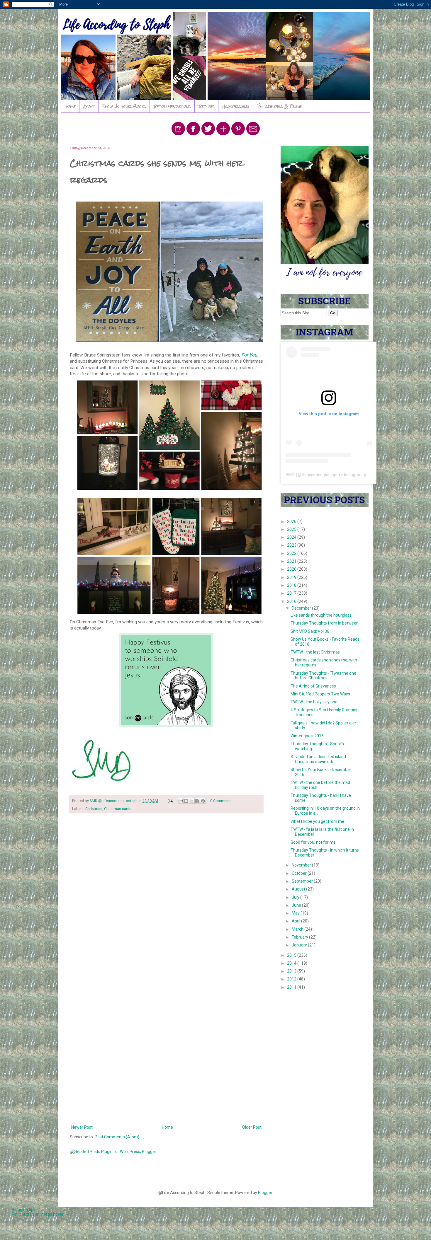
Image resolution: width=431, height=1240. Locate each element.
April (296, 921)
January (300, 945)
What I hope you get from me (317, 821)
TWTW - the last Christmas (315, 652)
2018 (292, 585)
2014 (292, 963)
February (300, 937)
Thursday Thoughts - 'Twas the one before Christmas (323, 675)
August (299, 889)
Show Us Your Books (124, 106)
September (303, 881)
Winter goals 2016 (307, 736)
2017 (292, 593)
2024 (292, 537)
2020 (292, 569)
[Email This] (181, 801)
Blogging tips (23, 1209)
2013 (292, 971)
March (298, 929)
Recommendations (172, 106)
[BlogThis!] (186, 801)
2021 (292, 561)
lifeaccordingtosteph (320, 474)
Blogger (265, 1192)
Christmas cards (117, 808)
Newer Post (82, 1127)
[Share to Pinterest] (203, 801)
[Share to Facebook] (197, 801)
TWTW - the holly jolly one (314, 702)
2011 (292, 987)
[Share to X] (192, 801)
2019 (292, 577)
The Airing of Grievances (313, 686)
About (89, 106)
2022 (292, 553)
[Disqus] (166, 894)
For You (249, 355)
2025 (292, 529)
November (302, 865)
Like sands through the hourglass (321, 615)
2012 (292, 979)
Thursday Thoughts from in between (325, 623)
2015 (292, 955)
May (296, 913)
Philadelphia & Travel (280, 106)
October (300, 873)
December (302, 608)
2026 (292, 521)
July (296, 897)
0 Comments (221, 801)
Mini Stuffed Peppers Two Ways (320, 694)
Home (70, 106)
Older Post (252, 1127)
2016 (292, 601)
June (297, 905)
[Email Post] (170, 801)
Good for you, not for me (313, 842)
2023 (292, 545)
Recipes (206, 106)
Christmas (93, 808)
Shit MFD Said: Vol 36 (310, 631)
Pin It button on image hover (38, 1214)
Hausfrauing (236, 106)
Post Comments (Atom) (117, 1137)
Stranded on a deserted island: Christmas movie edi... (319, 759)
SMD (290, 474)
